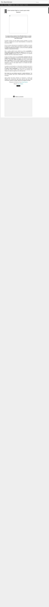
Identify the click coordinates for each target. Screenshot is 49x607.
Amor (19, 83)
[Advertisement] (39, 28)
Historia (21, 83)
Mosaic (14, 4)
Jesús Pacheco (25, 82)
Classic (2, 4)
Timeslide (26, 4)
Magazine (10, 4)
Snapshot (21, 4)
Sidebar (17, 4)
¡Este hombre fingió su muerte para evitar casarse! (18, 11)
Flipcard (5, 4)
